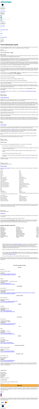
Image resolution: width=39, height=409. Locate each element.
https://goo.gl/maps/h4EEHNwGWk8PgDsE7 (7, 293)
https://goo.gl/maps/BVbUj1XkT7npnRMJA (7, 284)
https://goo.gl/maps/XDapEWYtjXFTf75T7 (7, 324)
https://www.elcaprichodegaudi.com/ (9, 360)
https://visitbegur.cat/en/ (7, 283)
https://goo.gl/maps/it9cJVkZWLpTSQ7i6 (7, 302)
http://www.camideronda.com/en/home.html (10, 301)
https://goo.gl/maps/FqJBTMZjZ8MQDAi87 (7, 333)
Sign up (19, 385)
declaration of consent (12, 254)
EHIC (14, 129)
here (11, 246)
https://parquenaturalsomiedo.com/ (8, 350)
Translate (8, 168)
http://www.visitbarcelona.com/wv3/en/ (9, 273)
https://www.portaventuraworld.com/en (9, 323)
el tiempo (27, 157)
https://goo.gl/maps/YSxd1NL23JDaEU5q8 (7, 343)
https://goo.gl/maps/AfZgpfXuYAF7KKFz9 (7, 351)
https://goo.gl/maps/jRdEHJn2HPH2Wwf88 (7, 311)
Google (5, 168)
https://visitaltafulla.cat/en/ (7, 310)
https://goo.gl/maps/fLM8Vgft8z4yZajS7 (7, 361)
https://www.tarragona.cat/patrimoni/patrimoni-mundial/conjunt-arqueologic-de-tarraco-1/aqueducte (19, 292)
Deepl (1, 168)
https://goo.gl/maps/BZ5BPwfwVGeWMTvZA (8, 274)
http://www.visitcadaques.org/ (8, 342)
